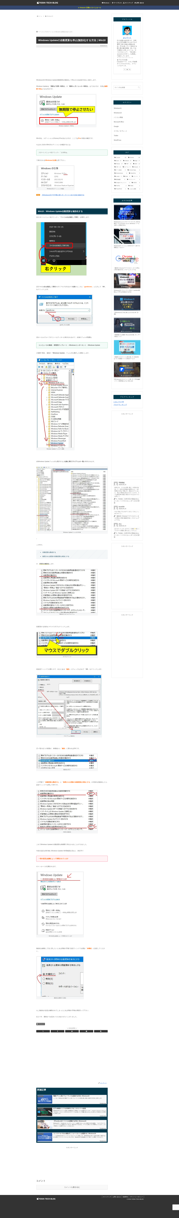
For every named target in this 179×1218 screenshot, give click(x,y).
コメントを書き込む (72, 1187)
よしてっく (127, 38)
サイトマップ (107, 1197)
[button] (101, 1031)
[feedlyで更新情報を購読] (127, 69)
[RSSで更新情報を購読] (130, 69)
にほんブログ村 (118, 402)
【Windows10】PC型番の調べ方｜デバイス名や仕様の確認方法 (62, 195)
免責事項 (125, 1197)
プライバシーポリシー (136, 1197)
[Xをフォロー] (124, 69)
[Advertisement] (72, 23)
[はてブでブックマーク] (72, 1031)
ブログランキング (120, 405)
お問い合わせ (117, 1197)
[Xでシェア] (43, 1031)
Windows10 (41, 1024)
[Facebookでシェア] (57, 1031)
